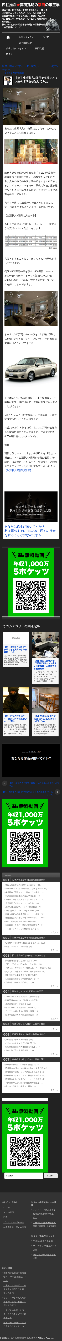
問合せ (9, 54)
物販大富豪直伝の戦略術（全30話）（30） (23, 885)
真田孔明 (39, 48)
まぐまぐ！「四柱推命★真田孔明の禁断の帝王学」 (44, 1214)
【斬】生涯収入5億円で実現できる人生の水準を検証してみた (15, 649)
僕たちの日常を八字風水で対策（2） (21, 1086)
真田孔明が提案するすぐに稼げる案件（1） (23, 975)
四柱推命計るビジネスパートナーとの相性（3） (25, 1079)
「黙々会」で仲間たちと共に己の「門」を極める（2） (28, 968)
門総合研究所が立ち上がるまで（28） (21, 961)
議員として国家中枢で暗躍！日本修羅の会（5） (25, 971)
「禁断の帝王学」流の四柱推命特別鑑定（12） (25, 1083)
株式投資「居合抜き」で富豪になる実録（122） (25, 892)
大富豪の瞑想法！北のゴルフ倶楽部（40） (23, 896)
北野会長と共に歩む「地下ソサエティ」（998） (25, 918)
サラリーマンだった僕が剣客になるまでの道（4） (26, 889)
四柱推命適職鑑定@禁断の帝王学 (24, 1338)
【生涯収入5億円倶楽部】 (18, 470)
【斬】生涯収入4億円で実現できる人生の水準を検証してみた (30, 793)
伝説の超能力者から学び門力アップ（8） (22, 979)
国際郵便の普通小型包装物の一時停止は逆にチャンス (14, 1277)
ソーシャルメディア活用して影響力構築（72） (25, 997)
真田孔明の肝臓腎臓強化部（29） (19, 1039)
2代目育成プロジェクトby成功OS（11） (22, 911)
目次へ (53, 932)
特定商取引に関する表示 (14, 1227)
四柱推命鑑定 (25, 43)
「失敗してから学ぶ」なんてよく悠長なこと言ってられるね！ (14, 1289)
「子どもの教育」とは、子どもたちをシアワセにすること (14, 1314)
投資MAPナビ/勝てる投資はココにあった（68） (25, 943)
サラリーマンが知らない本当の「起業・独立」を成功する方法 (14, 1301)
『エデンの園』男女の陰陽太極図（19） (22, 1011)
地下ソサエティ (26, 37)
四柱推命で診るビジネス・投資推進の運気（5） (25, 1075)
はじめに (7, 1207)
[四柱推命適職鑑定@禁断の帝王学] (31, 4)
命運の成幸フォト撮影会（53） (18, 1004)
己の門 (46, 37)
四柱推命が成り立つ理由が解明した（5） (22, 1064)
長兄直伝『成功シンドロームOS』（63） (22, 903)
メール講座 (8, 1212)
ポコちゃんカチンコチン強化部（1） (21, 1043)
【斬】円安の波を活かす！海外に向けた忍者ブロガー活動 (15, 718)
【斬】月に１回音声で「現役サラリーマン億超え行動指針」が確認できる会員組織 (45, 665)
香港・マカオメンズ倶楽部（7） (19, 946)
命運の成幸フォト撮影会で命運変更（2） (22, 1007)
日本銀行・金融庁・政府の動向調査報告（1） (24, 925)
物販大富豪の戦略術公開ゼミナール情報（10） (25, 914)
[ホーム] (8, 37)
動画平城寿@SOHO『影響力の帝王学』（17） (25, 1000)
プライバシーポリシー (13, 1222)
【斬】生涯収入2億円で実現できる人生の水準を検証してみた (45, 718)
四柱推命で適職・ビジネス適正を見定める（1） (25, 1072)
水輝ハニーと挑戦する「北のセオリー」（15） (25, 899)
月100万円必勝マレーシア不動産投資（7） (23, 907)
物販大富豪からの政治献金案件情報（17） (23, 921)
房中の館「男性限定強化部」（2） (20, 1050)
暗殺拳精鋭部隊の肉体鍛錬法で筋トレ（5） (23, 1047)
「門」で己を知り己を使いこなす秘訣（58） (24, 964)
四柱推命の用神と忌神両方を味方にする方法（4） (26, 1068)
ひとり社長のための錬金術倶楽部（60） (22, 1015)
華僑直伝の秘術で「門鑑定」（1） (20, 982)
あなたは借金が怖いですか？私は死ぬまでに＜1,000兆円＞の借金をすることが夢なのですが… (30, 531)
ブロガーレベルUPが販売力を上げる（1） (23, 929)
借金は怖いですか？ (16, 48)
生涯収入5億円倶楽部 (14, 73)
